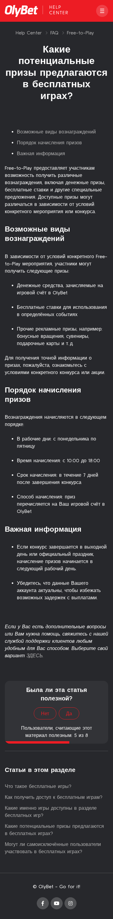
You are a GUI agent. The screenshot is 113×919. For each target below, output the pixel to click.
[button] (102, 11)
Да (69, 713)
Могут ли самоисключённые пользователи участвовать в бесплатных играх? (53, 847)
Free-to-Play (80, 32)
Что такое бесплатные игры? (38, 786)
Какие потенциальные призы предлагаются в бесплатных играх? (54, 829)
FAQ (54, 32)
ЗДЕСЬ (34, 655)
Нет (45, 713)
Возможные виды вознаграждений (56, 131)
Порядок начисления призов (49, 142)
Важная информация (41, 153)
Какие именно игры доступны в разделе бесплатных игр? (51, 811)
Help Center (29, 32)
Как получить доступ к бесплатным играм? (53, 797)
